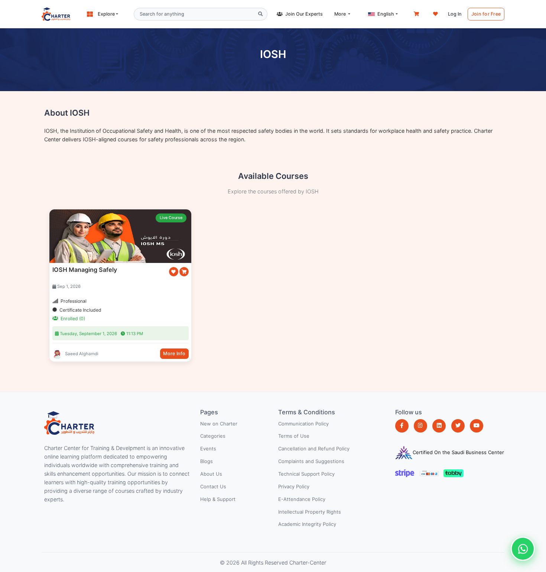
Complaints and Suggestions (311, 461)
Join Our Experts (304, 14)
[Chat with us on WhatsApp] (523, 549)
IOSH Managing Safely (84, 269)
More (340, 14)
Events (208, 449)
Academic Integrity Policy (307, 524)
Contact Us (213, 486)
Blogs (206, 461)
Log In (455, 14)
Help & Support (217, 499)
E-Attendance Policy (301, 499)
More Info (174, 353)
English (385, 14)
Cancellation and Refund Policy (314, 449)
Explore (106, 14)
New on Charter (218, 424)
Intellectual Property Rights (309, 512)
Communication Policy (303, 424)
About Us (211, 474)
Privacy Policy (293, 486)
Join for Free (486, 14)
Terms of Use (293, 436)
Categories (212, 436)
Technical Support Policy (306, 474)
